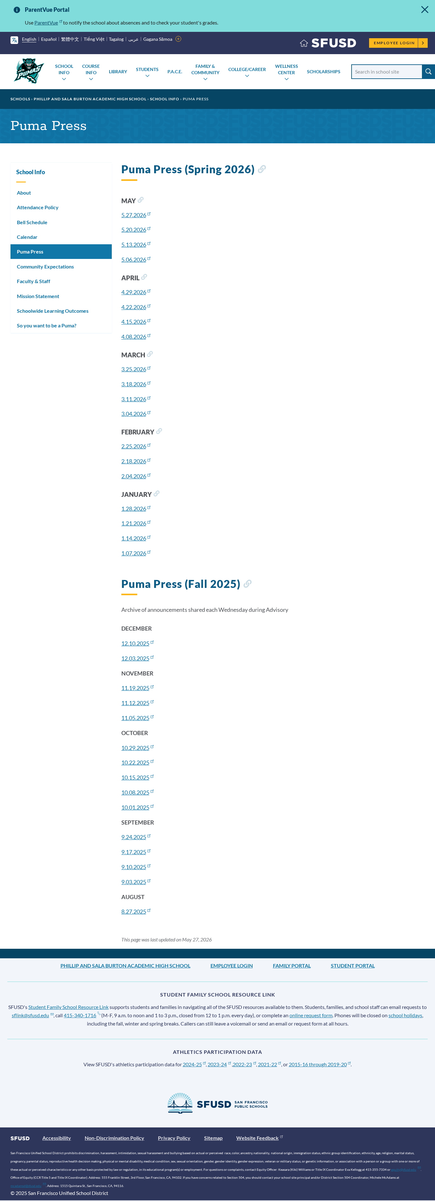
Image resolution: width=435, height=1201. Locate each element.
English (29, 39)
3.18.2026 (133, 384)
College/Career (247, 69)
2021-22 (267, 1064)
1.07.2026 (133, 553)
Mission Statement (38, 296)
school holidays (405, 1015)
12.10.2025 (135, 643)
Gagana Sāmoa (157, 39)
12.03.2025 (135, 658)
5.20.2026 (133, 229)
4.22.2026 (133, 307)
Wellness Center (286, 69)
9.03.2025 (133, 881)
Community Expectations (45, 266)
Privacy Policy (174, 1138)
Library (118, 71)
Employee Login (394, 42)
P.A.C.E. (175, 71)
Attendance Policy (38, 207)
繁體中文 (70, 39)
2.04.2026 (133, 476)
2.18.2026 (133, 461)
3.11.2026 (133, 399)
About (24, 192)
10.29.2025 (135, 747)
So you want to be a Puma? (46, 325)
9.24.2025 (133, 836)
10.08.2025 (135, 792)
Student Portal (353, 965)
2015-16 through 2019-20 (318, 1064)
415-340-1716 (80, 1015)
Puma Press (30, 251)
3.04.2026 (133, 413)
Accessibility (56, 1138)
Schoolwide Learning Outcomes (53, 311)
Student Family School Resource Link (68, 1007)
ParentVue (46, 22)
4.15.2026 (133, 321)
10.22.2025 (135, 762)
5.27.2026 (133, 214)
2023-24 (217, 1064)
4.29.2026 (133, 292)
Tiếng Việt (94, 39)
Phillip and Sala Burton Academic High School (90, 99)
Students (147, 69)
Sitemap (213, 1138)
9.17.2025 (133, 851)
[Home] (328, 44)
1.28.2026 (133, 508)
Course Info (91, 69)
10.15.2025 (135, 777)
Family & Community (205, 69)
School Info (64, 69)
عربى (133, 39)
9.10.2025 (133, 866)
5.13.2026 (133, 244)
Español (49, 39)
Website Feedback (257, 1138)
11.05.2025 (135, 717)
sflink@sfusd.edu (30, 1015)
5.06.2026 (133, 259)
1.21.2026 (133, 523)
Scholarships (323, 71)
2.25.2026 (133, 446)
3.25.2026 (133, 369)
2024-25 (192, 1064)
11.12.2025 (135, 702)
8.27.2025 (133, 911)
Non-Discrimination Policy (114, 1138)
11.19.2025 (135, 687)
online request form (310, 1015)
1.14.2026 (133, 538)
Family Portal (292, 965)
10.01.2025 (135, 807)
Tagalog (116, 39)
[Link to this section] (261, 170)
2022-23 (242, 1064)
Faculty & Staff (33, 281)
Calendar (27, 237)
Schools (20, 99)
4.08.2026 (133, 336)
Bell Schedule (32, 222)
